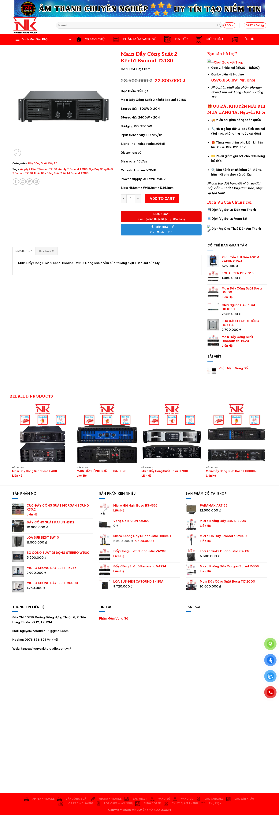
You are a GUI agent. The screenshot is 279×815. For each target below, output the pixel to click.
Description (23, 251)
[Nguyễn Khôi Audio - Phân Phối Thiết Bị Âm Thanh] (31, 25)
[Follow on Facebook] (16, 181)
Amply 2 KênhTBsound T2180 (38, 169)
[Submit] (219, 25)
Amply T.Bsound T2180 (72, 169)
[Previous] (12, 444)
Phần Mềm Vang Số (233, 368)
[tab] (23, 251)
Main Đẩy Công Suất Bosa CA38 (34, 471)
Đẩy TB (52, 163)
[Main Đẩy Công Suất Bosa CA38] (42, 433)
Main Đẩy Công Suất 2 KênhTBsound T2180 (61, 173)
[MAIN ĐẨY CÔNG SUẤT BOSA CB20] (107, 433)
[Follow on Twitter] (29, 181)
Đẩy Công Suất (37, 163)
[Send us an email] (36, 181)
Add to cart (162, 198)
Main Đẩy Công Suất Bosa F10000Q (231, 471)
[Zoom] (17, 152)
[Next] (267, 444)
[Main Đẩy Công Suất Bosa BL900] (171, 433)
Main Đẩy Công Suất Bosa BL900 (164, 471)
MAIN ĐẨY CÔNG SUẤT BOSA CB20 (101, 471)
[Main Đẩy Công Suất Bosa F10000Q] (236, 433)
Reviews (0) (46, 251)
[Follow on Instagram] (23, 181)
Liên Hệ (227, 297)
